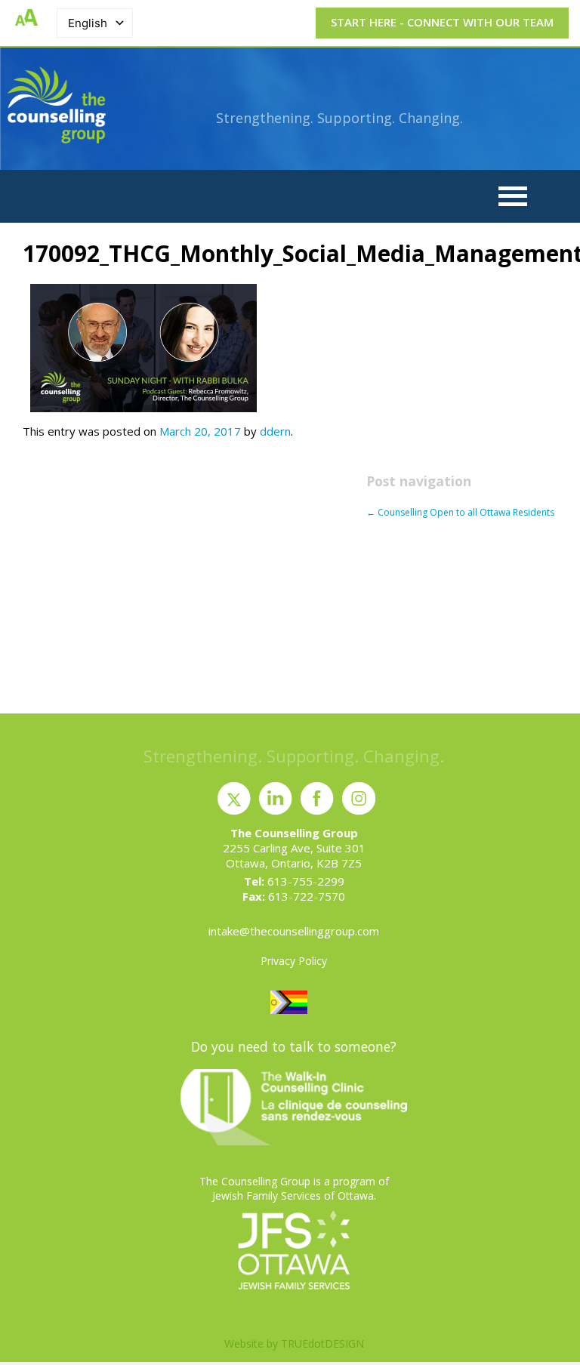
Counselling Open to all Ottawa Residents (460, 512)
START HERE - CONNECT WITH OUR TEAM (442, 21)
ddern (275, 431)
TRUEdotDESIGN (322, 1343)
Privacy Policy (294, 961)
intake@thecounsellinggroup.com (293, 930)
